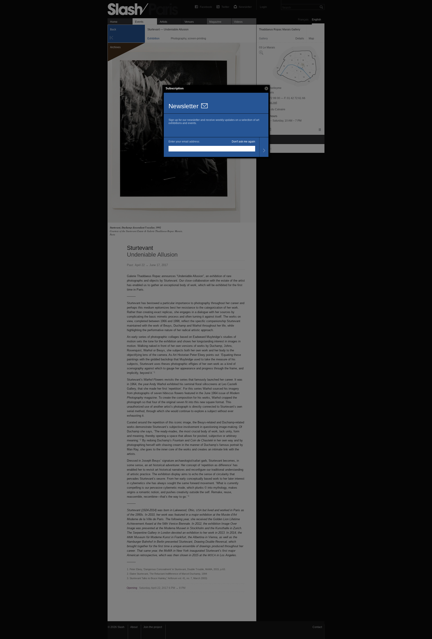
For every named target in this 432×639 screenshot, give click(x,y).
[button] (266, 88)
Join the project (152, 627)
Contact (317, 627)
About (133, 627)
